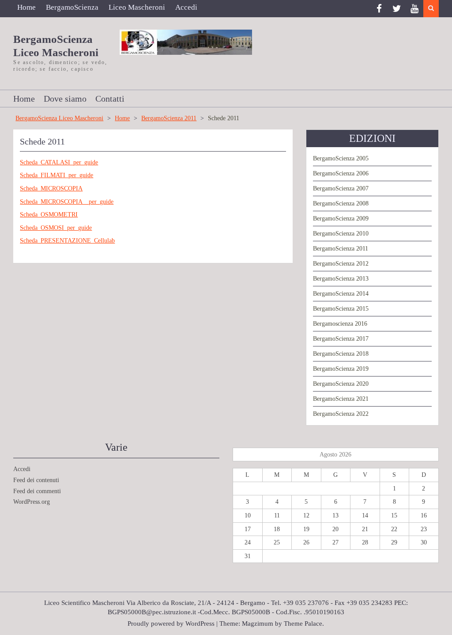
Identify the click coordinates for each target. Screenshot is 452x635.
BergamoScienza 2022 (341, 414)
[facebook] (379, 8)
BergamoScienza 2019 (341, 368)
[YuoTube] (414, 8)
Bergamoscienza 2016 (340, 323)
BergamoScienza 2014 (341, 293)
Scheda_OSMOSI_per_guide (56, 227)
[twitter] (397, 8)
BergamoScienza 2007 (341, 188)
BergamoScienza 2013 (341, 278)
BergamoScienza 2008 (341, 203)
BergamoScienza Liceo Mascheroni (59, 118)
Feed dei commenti (37, 491)
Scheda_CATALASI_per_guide (59, 162)
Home (26, 7)
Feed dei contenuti (36, 480)
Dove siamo (65, 98)
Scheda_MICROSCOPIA (51, 188)
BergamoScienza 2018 (341, 353)
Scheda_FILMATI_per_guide (56, 175)
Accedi (186, 7)
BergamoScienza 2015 (341, 308)
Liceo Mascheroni (137, 7)
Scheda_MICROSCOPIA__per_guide (66, 201)
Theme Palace (303, 623)
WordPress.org (31, 501)
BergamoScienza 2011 (168, 118)
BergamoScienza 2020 (341, 383)
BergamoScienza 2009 (341, 218)
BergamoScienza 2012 (341, 263)
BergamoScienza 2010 (341, 233)
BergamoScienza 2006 (341, 173)
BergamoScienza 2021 (341, 398)
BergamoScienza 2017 (341, 338)
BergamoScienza (72, 7)
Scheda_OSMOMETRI (49, 214)
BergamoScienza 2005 (341, 158)
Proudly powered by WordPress (171, 623)
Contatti (109, 98)
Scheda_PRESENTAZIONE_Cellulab (67, 240)
